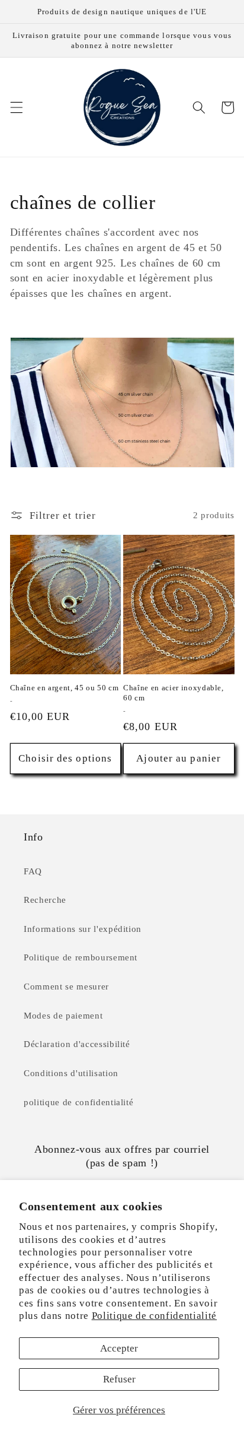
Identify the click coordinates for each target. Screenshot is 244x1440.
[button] (16, 107)
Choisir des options (65, 758)
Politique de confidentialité (154, 1315)
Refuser (119, 1379)
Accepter (119, 1348)
